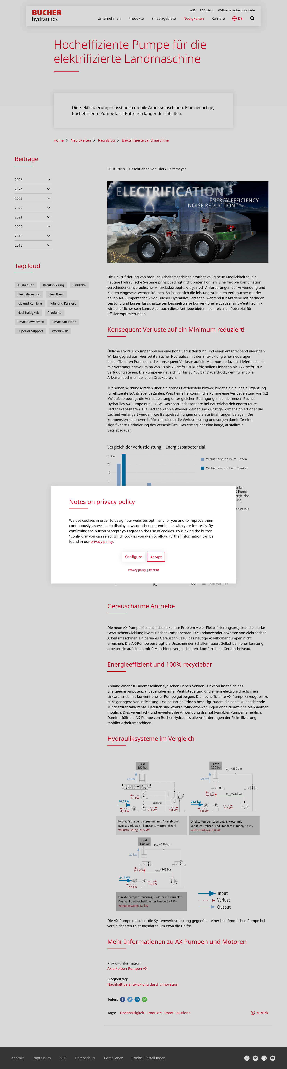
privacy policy (102, 541)
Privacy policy (137, 570)
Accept (156, 557)
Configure (133, 556)
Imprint (154, 570)
